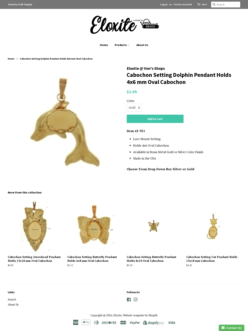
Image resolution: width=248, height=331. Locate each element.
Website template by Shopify (140, 315)
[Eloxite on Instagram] (135, 300)
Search (12, 299)
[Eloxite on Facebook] (129, 300)
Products (121, 45)
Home (104, 45)
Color (131, 101)
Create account (183, 4)
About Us (142, 45)
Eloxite (117, 315)
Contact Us (233, 327)
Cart (204, 4)
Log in (164, 4)
